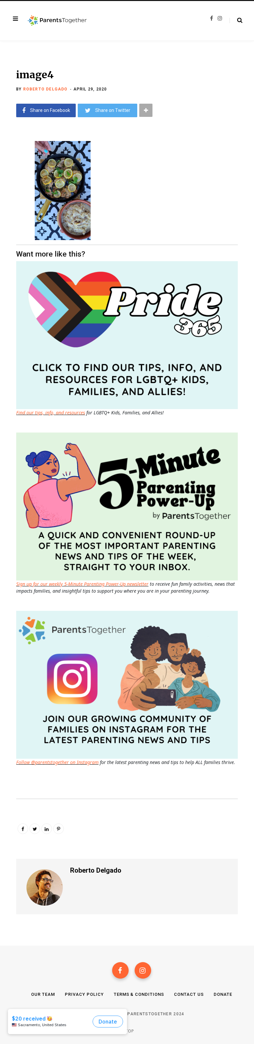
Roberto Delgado (45, 89)
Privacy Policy (84, 994)
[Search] (236, 20)
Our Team (43, 994)
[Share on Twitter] (12, 182)
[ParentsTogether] (57, 21)
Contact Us (189, 994)
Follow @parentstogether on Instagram (57, 762)
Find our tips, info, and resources (50, 412)
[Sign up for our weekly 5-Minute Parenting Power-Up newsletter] (128, 334)
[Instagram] (143, 970)
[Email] (12, 199)
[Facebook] (120, 970)
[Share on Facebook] (12, 164)
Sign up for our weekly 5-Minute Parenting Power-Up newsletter (82, 584)
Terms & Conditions (139, 994)
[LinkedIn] (46, 828)
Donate (223, 994)
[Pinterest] (58, 828)
